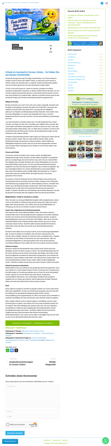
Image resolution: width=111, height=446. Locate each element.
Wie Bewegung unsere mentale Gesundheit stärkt (84, 28)
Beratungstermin (10, 441)
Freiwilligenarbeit (34, 340)
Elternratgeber (17, 48)
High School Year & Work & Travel (33, 331)
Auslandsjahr (41, 338)
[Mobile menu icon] (106, 3)
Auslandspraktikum (12, 340)
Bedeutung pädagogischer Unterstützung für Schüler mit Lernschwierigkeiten (83, 37)
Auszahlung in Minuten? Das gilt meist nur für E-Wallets (84, 16)
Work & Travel (23, 340)
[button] (105, 440)
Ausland (15, 45)
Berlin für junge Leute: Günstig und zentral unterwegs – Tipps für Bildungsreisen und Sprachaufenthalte (82, 23)
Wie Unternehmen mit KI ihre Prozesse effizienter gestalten (84, 32)
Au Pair (34, 338)
